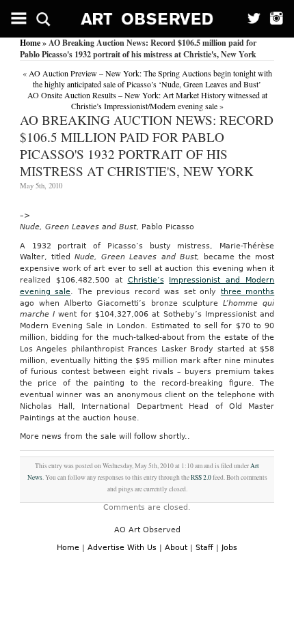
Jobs (229, 547)
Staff (204, 547)
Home (30, 42)
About (176, 547)
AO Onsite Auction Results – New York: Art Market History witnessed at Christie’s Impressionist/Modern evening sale (147, 100)
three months (248, 291)
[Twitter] (250, 19)
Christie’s (146, 280)
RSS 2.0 (201, 477)
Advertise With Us (122, 547)
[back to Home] (147, 19)
